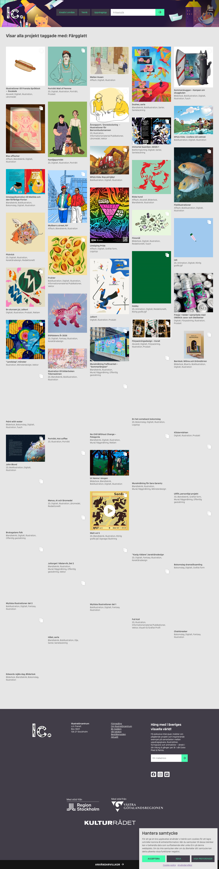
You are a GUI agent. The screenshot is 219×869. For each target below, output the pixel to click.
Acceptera (154, 858)
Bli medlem (116, 729)
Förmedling (116, 723)
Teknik (84, 12)
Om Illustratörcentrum (121, 726)
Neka (178, 858)
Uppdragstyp (100, 12)
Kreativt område (67, 12)
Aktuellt (114, 737)
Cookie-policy (169, 865)
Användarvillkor (185, 865)
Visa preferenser (203, 858)
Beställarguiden (118, 734)
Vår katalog (116, 731)
